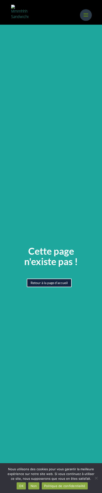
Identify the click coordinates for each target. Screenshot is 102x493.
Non (34, 486)
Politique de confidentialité (64, 486)
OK (21, 486)
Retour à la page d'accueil (49, 283)
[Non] (96, 478)
